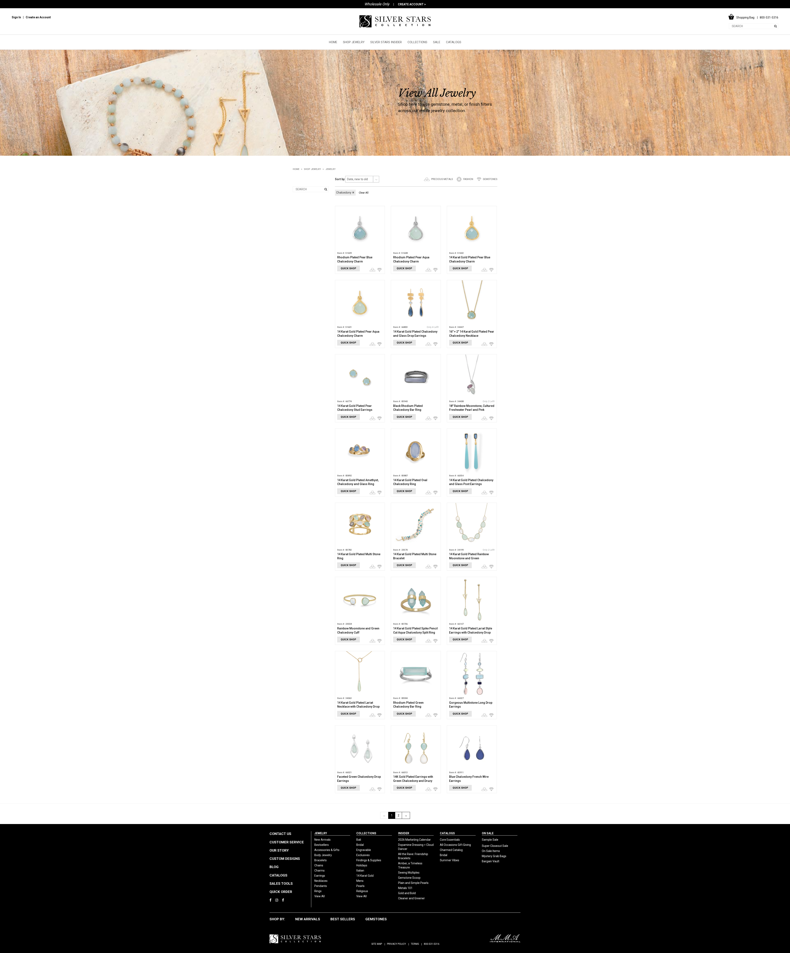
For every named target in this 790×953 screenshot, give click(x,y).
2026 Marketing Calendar (414, 839)
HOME (333, 42)
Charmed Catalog (451, 850)
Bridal (360, 844)
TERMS (415, 944)
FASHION (468, 179)
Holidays (361, 865)
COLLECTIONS (417, 42)
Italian (360, 870)
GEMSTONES (490, 179)
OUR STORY (279, 850)
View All (319, 896)
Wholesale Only (376, 4)
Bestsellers (321, 844)
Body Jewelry (323, 855)
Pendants (320, 886)
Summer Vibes (449, 860)
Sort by (340, 179)
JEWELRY (320, 833)
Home (296, 169)
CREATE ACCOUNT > (412, 4)
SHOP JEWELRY (354, 42)
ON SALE (488, 833)
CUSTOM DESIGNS (285, 859)
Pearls (360, 886)
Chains (318, 865)
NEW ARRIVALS (307, 919)
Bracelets (320, 860)
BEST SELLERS (342, 919)
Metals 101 (405, 888)
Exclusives (363, 855)
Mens (360, 880)
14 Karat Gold (365, 875)
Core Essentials (450, 839)
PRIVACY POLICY (396, 944)
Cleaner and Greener (411, 898)
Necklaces (321, 880)
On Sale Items (491, 851)
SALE (436, 42)
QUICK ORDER (281, 892)
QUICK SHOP (348, 268)
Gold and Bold (407, 893)
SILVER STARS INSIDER (386, 42)
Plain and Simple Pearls (413, 883)
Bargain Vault (490, 861)
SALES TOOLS (281, 883)
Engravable (363, 850)
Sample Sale (490, 839)
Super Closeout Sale (495, 845)
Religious (362, 891)
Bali (358, 839)
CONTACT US (280, 834)
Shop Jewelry (312, 169)
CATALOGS (453, 42)
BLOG (274, 867)
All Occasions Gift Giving (455, 844)
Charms (319, 870)
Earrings (319, 875)
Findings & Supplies (368, 860)
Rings (318, 891)
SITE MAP (376, 944)
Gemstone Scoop (409, 877)
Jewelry (330, 169)
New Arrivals (322, 839)
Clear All (363, 192)
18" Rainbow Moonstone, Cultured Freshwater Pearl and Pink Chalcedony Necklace (471, 410)
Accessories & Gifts (326, 850)
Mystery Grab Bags (494, 856)
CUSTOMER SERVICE (287, 842)
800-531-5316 (431, 944)
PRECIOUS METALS (442, 179)
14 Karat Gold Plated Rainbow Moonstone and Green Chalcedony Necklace (469, 558)
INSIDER (403, 833)
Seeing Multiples (408, 872)
